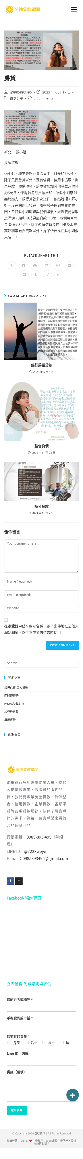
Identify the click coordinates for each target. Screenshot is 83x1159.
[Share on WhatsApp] (58, 274)
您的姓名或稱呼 (20, 999)
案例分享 (16, 98)
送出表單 (17, 1110)
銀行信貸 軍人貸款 (16, 688)
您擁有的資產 (18, 1036)
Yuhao (24, 1140)
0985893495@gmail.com (45, 858)
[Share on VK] (69, 265)
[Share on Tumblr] (35, 274)
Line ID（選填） (19, 1053)
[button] (74, 10)
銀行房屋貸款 (41, 365)
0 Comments (43, 98)
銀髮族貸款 (11, 712)
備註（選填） (17, 1072)
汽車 (34, 1043)
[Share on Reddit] (24, 274)
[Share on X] (12, 265)
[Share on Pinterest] (35, 265)
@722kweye (35, 851)
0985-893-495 (39, 837)
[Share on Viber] (58, 265)
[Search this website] (41, 663)
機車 (51, 1043)
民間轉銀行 (11, 696)
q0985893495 (21, 92)
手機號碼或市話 (20, 1018)
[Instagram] (19, 881)
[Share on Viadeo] (47, 274)
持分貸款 (42, 506)
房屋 (16, 1043)
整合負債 (42, 446)
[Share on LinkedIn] (46, 265)
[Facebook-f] (10, 881)
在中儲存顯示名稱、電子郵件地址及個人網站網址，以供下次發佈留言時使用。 (41, 629)
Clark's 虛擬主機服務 (55, 1140)
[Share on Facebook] (23, 265)
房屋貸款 (10, 720)
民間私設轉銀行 (14, 704)
